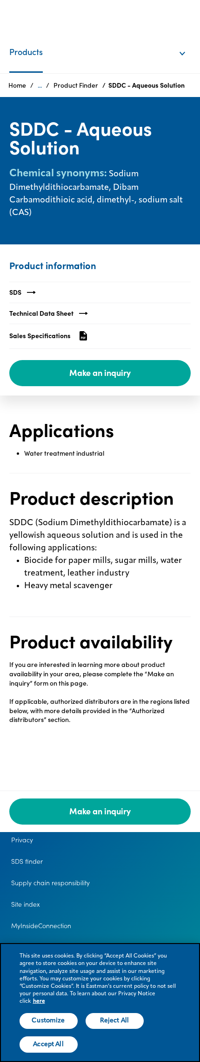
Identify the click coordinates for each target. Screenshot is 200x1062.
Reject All (114, 1020)
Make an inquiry (100, 373)
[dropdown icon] (188, 44)
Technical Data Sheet (41, 313)
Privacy (22, 840)
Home (17, 85)
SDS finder (27, 861)
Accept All (48, 1044)
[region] (100, 1002)
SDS (15, 292)
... (40, 85)
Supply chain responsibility (50, 883)
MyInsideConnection (41, 926)
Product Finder (75, 85)
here (39, 1001)
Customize (48, 1020)
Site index (25, 904)
